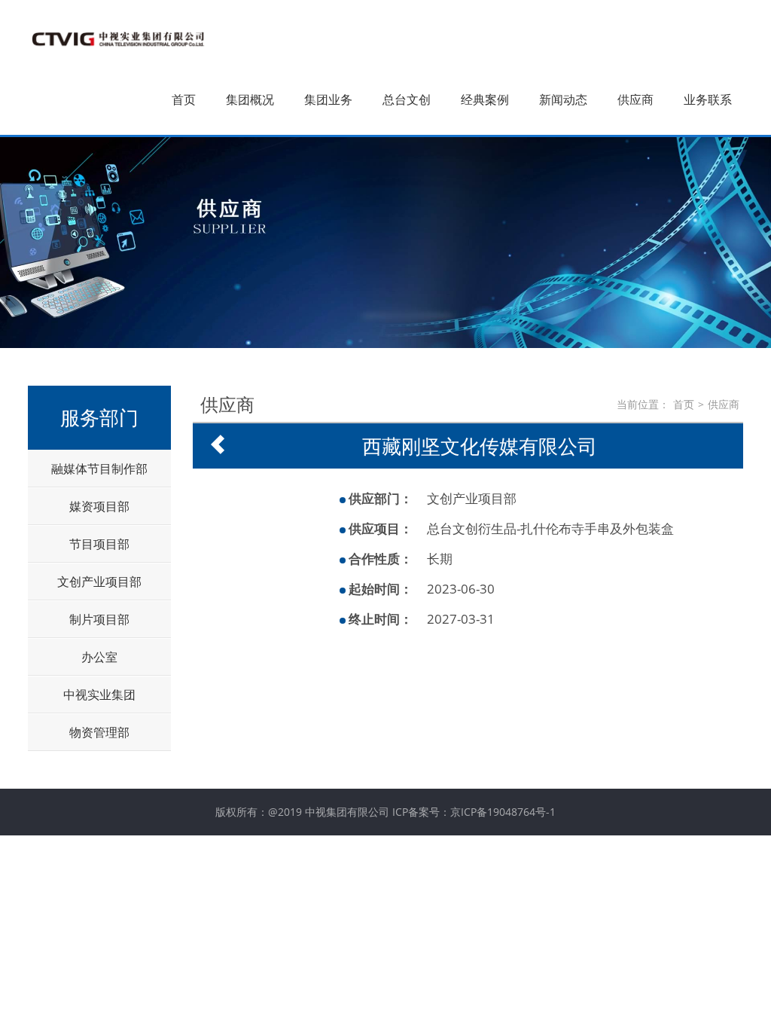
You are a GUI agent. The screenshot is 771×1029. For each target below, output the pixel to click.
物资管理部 (99, 732)
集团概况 (250, 99)
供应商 (635, 99)
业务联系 (708, 99)
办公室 (99, 657)
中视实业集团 (99, 694)
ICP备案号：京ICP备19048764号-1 (474, 812)
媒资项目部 (99, 506)
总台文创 (406, 99)
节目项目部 (99, 544)
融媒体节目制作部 (99, 468)
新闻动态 (563, 99)
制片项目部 (99, 619)
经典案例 (485, 99)
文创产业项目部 (99, 581)
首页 (184, 99)
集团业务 (328, 99)
